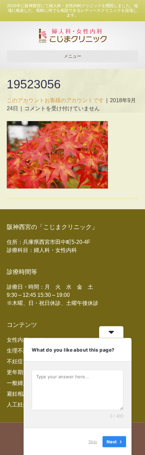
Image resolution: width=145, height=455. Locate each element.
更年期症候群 (23, 372)
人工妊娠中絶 (23, 404)
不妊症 (15, 361)
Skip (92, 441)
